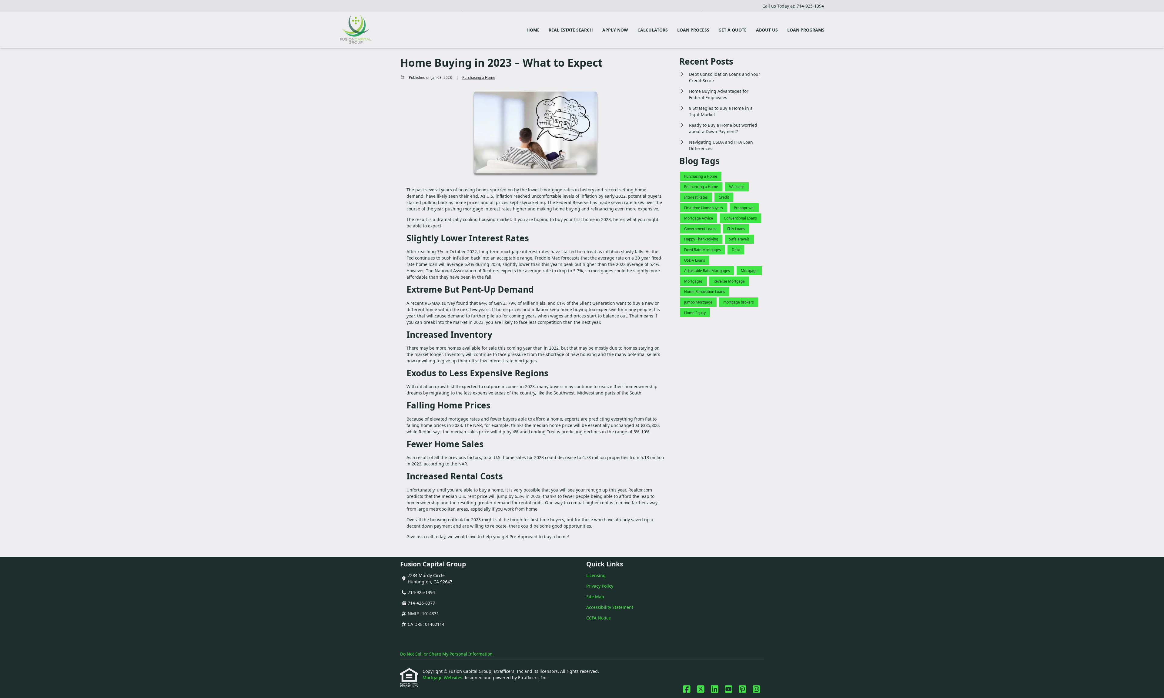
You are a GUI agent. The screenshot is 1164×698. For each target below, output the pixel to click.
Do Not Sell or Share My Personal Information (446, 654)
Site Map (595, 596)
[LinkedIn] (714, 689)
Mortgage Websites (443, 677)
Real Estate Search (571, 30)
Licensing (596, 575)
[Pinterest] (742, 689)
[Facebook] (686, 689)
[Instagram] (756, 689)
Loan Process (693, 30)
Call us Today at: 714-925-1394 (793, 6)
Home (533, 30)
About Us (767, 30)
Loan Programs (805, 30)
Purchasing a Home (478, 77)
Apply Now (615, 30)
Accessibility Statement (609, 607)
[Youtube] (728, 689)
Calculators (652, 30)
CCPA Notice (598, 618)
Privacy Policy (599, 586)
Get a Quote (732, 30)
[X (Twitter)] (700, 689)
